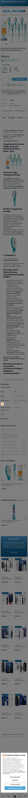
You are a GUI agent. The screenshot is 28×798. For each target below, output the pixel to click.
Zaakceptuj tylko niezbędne (15, 778)
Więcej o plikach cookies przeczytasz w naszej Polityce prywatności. (14, 772)
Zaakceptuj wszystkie (15, 788)
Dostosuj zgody (15, 784)
